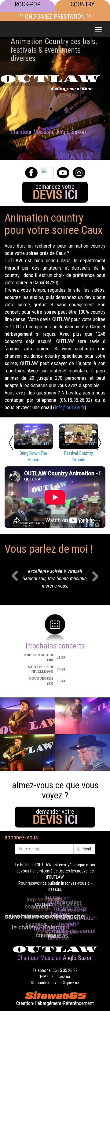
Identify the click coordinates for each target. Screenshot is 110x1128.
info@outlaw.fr (70, 407)
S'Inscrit (84, 848)
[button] (20, 580)
